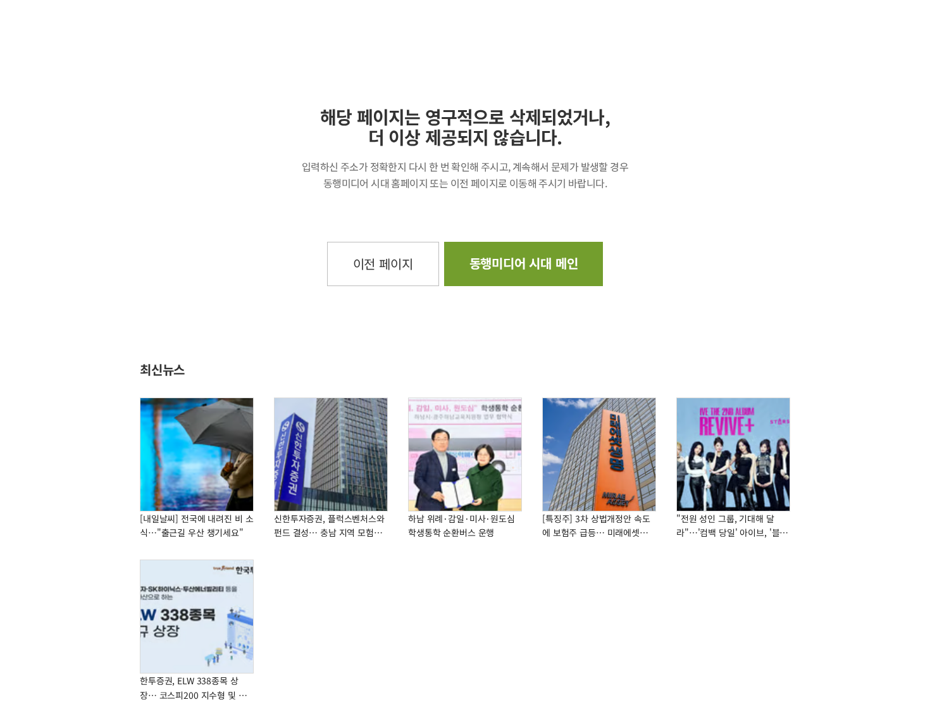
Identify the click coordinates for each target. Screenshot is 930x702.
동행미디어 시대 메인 (523, 263)
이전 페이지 (383, 263)
